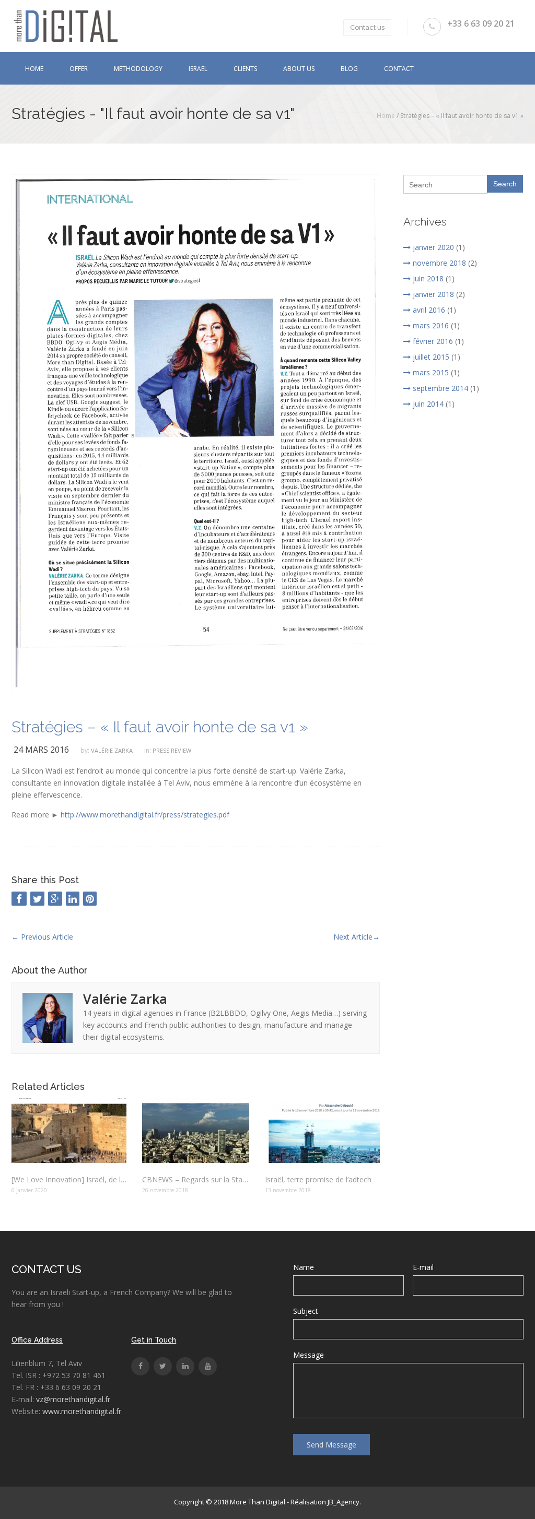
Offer (78, 68)
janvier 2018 (433, 294)
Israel (198, 68)
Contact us (367, 27)
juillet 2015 (431, 357)
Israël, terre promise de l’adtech (318, 1179)
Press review (172, 750)
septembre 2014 (440, 388)
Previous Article (42, 937)
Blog (349, 68)
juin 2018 (428, 278)
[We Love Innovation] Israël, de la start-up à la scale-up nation (68, 1179)
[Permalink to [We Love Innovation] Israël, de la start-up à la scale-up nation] (68, 1130)
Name (303, 1267)
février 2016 (433, 341)
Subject (305, 1311)
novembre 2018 (439, 263)
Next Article (356, 937)
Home (34, 68)
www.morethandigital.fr (81, 1411)
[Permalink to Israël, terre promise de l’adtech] (322, 1130)
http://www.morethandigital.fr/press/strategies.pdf (145, 815)
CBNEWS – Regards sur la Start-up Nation (195, 1179)
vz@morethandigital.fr (73, 1399)
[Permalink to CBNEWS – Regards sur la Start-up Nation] (195, 1130)
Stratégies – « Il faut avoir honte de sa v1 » (159, 727)
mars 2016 (431, 325)
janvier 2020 (433, 247)
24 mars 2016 (41, 749)
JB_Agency (343, 1501)
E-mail (423, 1267)
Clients (245, 68)
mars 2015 (431, 372)
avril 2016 (429, 310)
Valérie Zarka (112, 750)
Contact (399, 68)
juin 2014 (428, 404)
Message (308, 1355)
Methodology (138, 68)
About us (299, 68)
